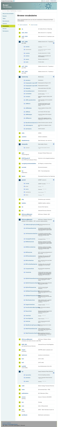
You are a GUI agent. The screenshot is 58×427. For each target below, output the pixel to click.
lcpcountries (28, 375)
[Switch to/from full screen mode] (48, 1)
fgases (23, 176)
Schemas (5, 23)
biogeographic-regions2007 (31, 83)
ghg (23, 199)
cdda (23, 133)
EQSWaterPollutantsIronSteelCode (32, 295)
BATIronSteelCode (30, 260)
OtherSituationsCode (30, 300)
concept (27, 183)
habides (24, 203)
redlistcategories (29, 125)
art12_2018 (25, 36)
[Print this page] (46, 1)
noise (23, 389)
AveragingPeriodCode (30, 238)
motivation (28, 96)
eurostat (24, 167)
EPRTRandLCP (26, 158)
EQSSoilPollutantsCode (31, 287)
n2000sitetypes (29, 114)
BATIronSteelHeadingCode (31, 264)
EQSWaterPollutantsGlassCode (32, 291)
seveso (24, 397)
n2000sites (28, 111)
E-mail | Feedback (7, 422)
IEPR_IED (24, 344)
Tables (4, 18)
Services (4, 28)
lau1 (23, 358)
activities (27, 46)
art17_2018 (25, 71)
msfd (23, 385)
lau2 (23, 362)
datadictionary (25, 140)
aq (22, 29)
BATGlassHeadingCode (31, 256)
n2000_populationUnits (31, 100)
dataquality (28, 88)
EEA (8, 1)
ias (22, 206)
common (24, 136)
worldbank (24, 415)
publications (25, 393)
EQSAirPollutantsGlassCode (32, 278)
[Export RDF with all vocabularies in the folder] (53, 43)
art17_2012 (25, 66)
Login (44, 0)
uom (23, 406)
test (23, 402)
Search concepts (34, 24)
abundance (28, 80)
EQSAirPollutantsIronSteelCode (32, 282)
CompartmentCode (30, 268)
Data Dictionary (13, 10)
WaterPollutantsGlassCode (31, 328)
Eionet (8, 10)
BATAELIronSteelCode (30, 247)
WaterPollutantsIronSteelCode (32, 333)
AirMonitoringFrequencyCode (32, 224)
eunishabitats (28, 93)
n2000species (28, 118)
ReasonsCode (29, 311)
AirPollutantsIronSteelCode (31, 233)
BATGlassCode (29, 252)
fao (22, 171)
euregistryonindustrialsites (29, 163)
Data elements (6, 21)
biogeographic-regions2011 (31, 85)
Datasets (5, 16)
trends (27, 62)
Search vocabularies (23, 24)
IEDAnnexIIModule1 (27, 214)
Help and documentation (8, 13)
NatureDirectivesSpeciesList (32, 122)
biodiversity (25, 76)
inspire (23, 349)
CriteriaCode (28, 272)
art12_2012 (25, 32)
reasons (27, 59)
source (27, 189)
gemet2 (24, 180)
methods (27, 55)
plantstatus (28, 377)
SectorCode (28, 315)
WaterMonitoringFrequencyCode (32, 325)
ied (22, 210)
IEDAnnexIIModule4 (27, 339)
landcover (24, 355)
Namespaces (5, 31)
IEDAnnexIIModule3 (27, 219)
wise (23, 409)
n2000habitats (29, 108)
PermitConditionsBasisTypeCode (32, 307)
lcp (22, 371)
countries (28, 53)
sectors (27, 381)
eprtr (23, 153)
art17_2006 (25, 41)
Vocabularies (6, 26)
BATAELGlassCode (30, 241)
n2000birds (28, 103)
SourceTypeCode (29, 318)
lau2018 (24, 366)
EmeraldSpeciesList (30, 91)
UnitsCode (28, 321)
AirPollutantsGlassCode (31, 228)
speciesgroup (28, 128)
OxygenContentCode (30, 304)
